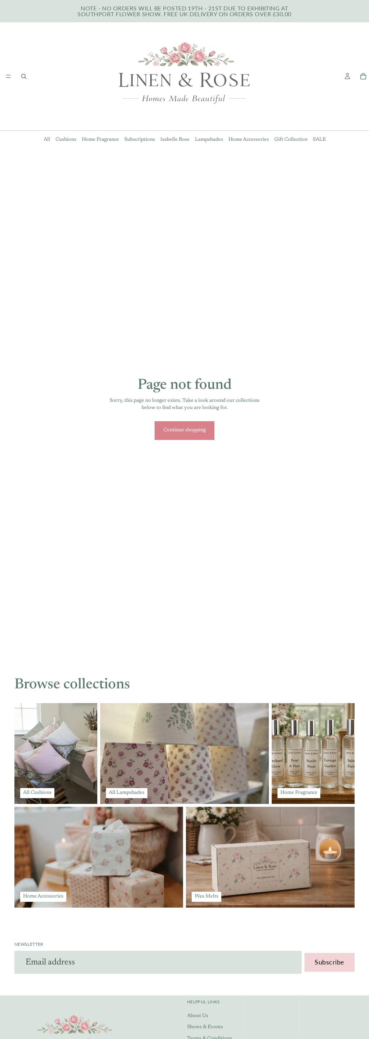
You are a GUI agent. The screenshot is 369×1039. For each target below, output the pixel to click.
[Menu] (8, 76)
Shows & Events (205, 1027)
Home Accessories (248, 139)
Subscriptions (139, 139)
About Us (197, 1015)
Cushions (65, 139)
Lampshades (209, 139)
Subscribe (329, 962)
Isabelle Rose (175, 139)
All (47, 139)
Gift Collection (290, 139)
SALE (319, 139)
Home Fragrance (100, 139)
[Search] (24, 76)
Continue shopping (184, 430)
